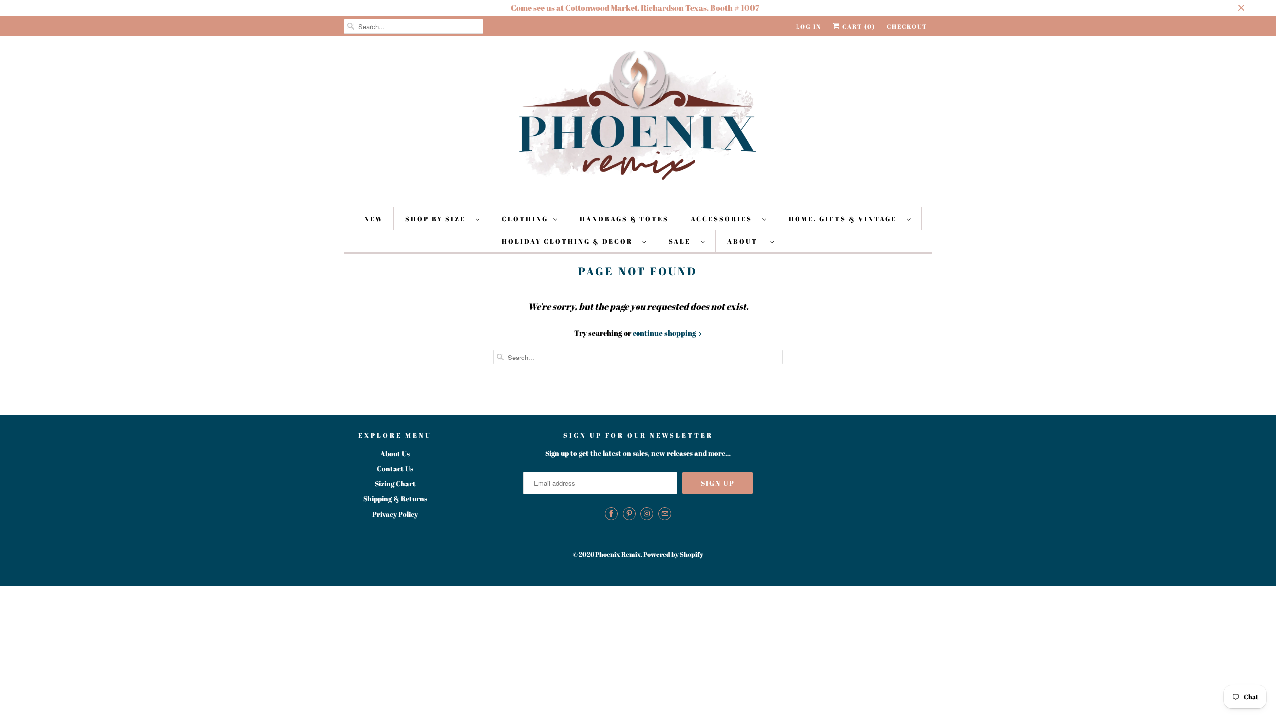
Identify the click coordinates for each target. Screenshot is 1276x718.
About (746, 241)
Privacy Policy (395, 514)
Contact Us (395, 468)
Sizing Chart (395, 483)
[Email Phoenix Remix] (664, 513)
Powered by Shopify (673, 554)
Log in (808, 26)
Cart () (857, 26)
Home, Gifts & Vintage (845, 218)
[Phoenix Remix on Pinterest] (629, 513)
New (373, 218)
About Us (395, 453)
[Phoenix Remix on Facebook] (611, 513)
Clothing (525, 218)
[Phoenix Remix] (638, 120)
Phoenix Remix (618, 554)
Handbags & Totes (624, 218)
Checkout (907, 26)
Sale (682, 241)
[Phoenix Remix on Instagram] (646, 513)
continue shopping (665, 333)
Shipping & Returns (395, 498)
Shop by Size (438, 218)
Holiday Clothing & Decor (570, 241)
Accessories (724, 218)
